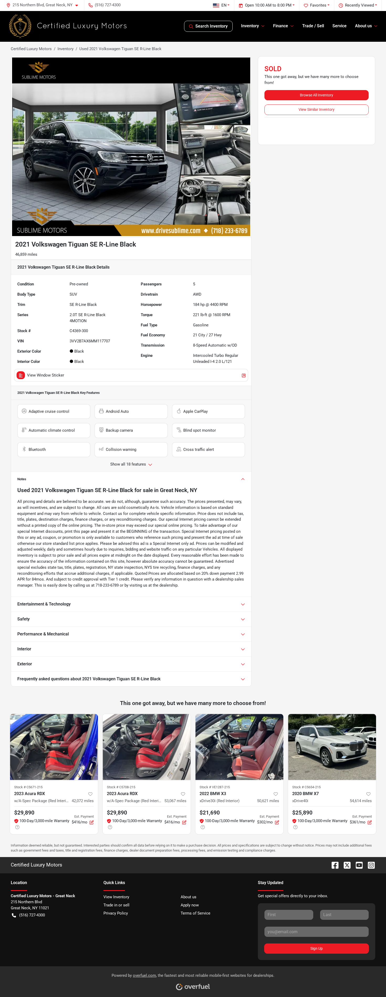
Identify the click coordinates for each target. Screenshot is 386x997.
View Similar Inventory (317, 109)
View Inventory (116, 897)
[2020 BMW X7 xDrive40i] (332, 747)
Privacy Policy (115, 913)
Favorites (318, 5)
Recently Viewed (359, 5)
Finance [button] (280, 25)
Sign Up (316, 948)
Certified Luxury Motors (31, 48)
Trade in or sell (116, 905)
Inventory (66, 48)
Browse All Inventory (316, 95)
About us (188, 897)
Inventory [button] (250, 25)
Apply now (190, 905)
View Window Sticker (45, 375)
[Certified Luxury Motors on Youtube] (357, 865)
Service (339, 25)
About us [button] (363, 25)
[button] (44, 5)
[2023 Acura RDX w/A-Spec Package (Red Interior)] (54, 747)
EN (224, 5)
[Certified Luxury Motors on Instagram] (369, 865)
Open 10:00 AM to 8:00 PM (268, 5)
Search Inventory (211, 26)
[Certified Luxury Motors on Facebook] (333, 865)
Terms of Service (195, 913)
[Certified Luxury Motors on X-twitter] (345, 865)
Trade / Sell (313, 25)
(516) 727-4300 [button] (108, 5)
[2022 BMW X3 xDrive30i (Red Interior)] (239, 747)
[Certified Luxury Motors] (68, 26)
